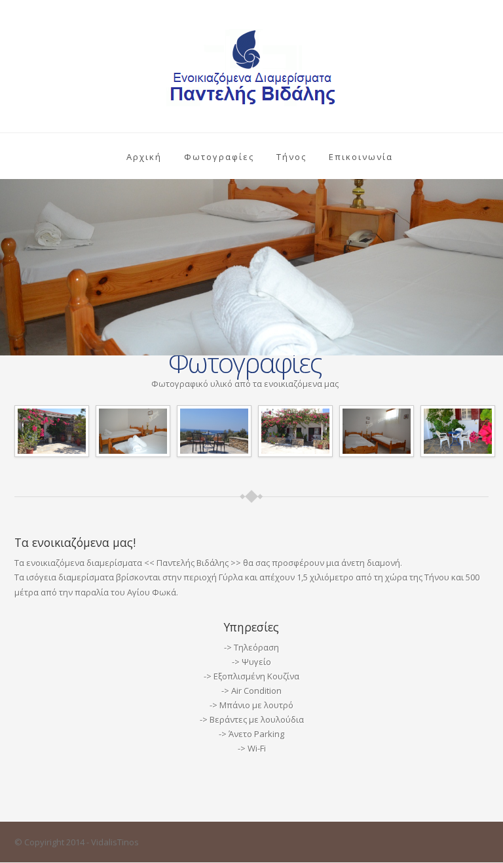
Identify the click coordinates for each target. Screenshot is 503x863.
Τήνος (291, 157)
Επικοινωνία (361, 157)
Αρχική (144, 157)
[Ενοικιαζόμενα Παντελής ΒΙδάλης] (51, 430)
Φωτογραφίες (219, 157)
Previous (12, 270)
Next (490, 270)
